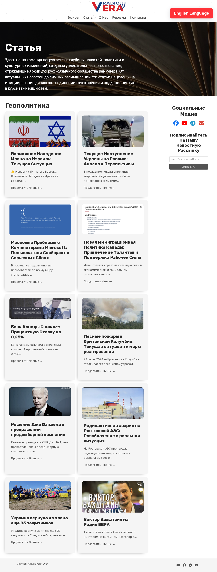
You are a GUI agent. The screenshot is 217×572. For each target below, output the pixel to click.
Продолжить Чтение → (26, 188)
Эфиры (75, 17)
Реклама (120, 17)
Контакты (139, 17)
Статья (90, 17)
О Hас (105, 17)
